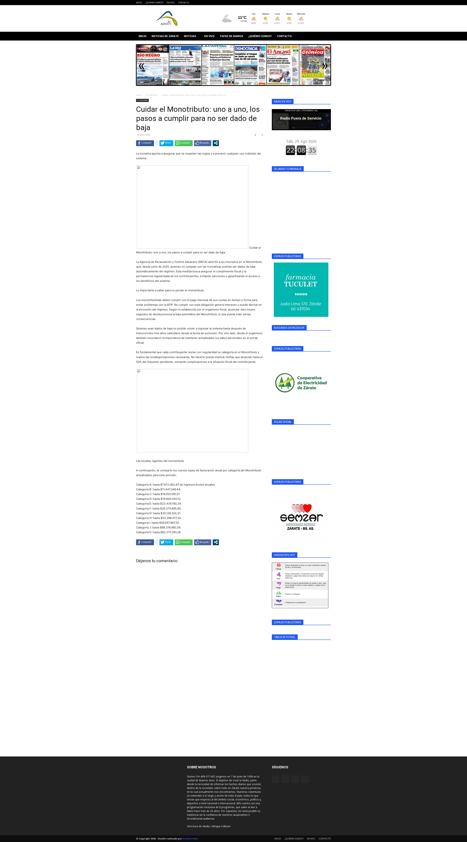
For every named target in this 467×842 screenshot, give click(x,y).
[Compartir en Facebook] (145, 143)
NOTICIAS (190, 36)
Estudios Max (190, 838)
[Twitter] (328, 2)
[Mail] (322, 2)
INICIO (139, 2)
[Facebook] (310, 2)
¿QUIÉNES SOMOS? (154, 2)
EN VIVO (171, 2)
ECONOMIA (151, 95)
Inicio (139, 95)
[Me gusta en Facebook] (202, 143)
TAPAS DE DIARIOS (231, 36)
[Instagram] (316, 2)
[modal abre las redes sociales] (216, 143)
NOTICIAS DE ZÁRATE (165, 36)
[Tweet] (166, 143)
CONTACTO (183, 2)
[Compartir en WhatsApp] (184, 143)
